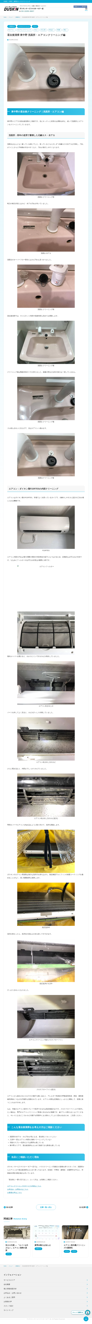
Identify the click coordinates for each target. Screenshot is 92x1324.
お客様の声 (8, 1301)
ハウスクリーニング (24, 26)
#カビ (36, 30)
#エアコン (11, 30)
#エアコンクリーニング (24, 30)
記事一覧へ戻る (46, 1207)
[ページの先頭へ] (86, 1318)
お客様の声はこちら (14, 1192)
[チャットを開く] (87, 1312)
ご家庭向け (12, 26)
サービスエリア (9, 1280)
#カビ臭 (43, 30)
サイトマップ (8, 1310)
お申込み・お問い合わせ (12, 1293)
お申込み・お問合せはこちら (17, 1189)
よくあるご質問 (9, 1297)
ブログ (35, 26)
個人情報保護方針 (10, 1289)
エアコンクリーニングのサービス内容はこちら (24, 1186)
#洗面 (58, 30)
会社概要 (7, 1284)
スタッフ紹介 (8, 1306)
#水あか (51, 30)
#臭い (65, 30)
